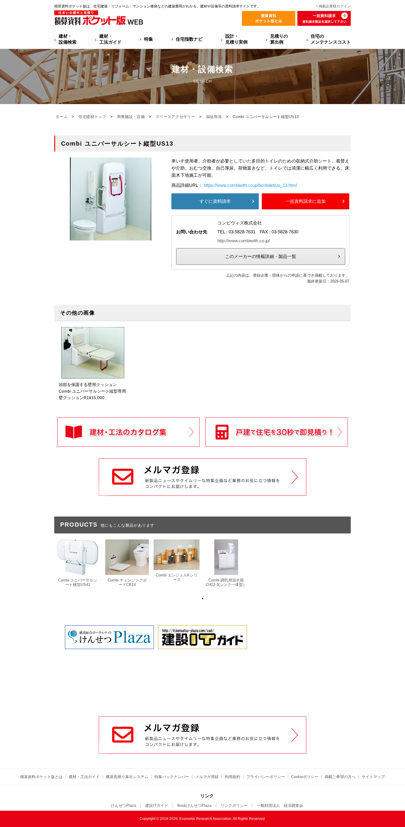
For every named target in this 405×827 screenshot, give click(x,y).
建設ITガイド (156, 805)
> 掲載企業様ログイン (333, 6)
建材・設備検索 (67, 39)
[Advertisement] (202, 671)
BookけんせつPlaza (194, 805)
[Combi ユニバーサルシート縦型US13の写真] (110, 236)
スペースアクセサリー (175, 116)
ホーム (62, 116)
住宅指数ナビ (189, 39)
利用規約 (232, 777)
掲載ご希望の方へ (340, 777)
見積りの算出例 (279, 39)
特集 (148, 39)
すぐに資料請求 (215, 201)
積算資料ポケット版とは (41, 777)
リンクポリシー (234, 805)
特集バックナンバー (171, 777)
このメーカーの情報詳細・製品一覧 (260, 256)
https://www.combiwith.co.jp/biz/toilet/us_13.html (250, 185)
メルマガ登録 (207, 777)
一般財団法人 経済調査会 (280, 805)
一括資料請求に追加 (306, 201)
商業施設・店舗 (131, 116)
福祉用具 (214, 116)
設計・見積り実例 (236, 39)
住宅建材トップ (92, 116)
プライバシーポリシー (265, 777)
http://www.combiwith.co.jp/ (243, 240)
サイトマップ (373, 777)
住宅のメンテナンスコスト (331, 39)
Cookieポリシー (304, 777)
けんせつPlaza (123, 805)
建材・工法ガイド (110, 39)
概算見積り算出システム (127, 777)
